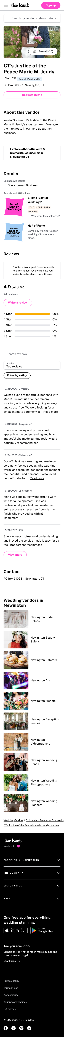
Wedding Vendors (13, 820)
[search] (56, 354)
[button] (44, 216)
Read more (50, 411)
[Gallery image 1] (32, 42)
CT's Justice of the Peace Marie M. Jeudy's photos (31, 825)
